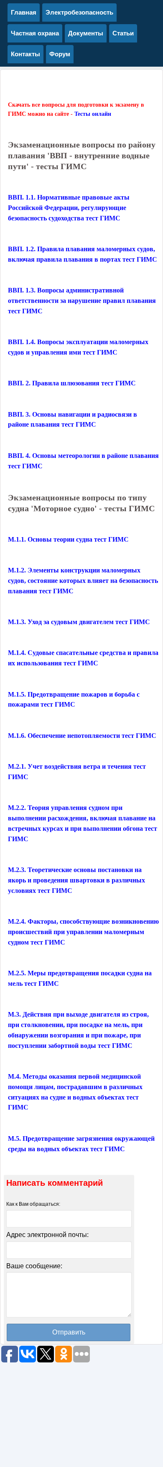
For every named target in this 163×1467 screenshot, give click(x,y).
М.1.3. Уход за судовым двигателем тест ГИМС (79, 621)
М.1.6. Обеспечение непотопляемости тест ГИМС (82, 735)
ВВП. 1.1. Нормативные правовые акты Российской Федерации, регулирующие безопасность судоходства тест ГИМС (69, 208)
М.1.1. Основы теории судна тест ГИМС (68, 539)
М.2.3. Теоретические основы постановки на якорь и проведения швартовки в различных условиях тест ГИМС (76, 880)
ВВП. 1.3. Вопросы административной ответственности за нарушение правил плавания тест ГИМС (82, 301)
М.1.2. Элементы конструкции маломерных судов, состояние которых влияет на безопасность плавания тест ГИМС (83, 581)
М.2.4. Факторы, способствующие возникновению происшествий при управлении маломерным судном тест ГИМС (83, 932)
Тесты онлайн (92, 114)
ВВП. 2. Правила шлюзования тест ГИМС (72, 383)
